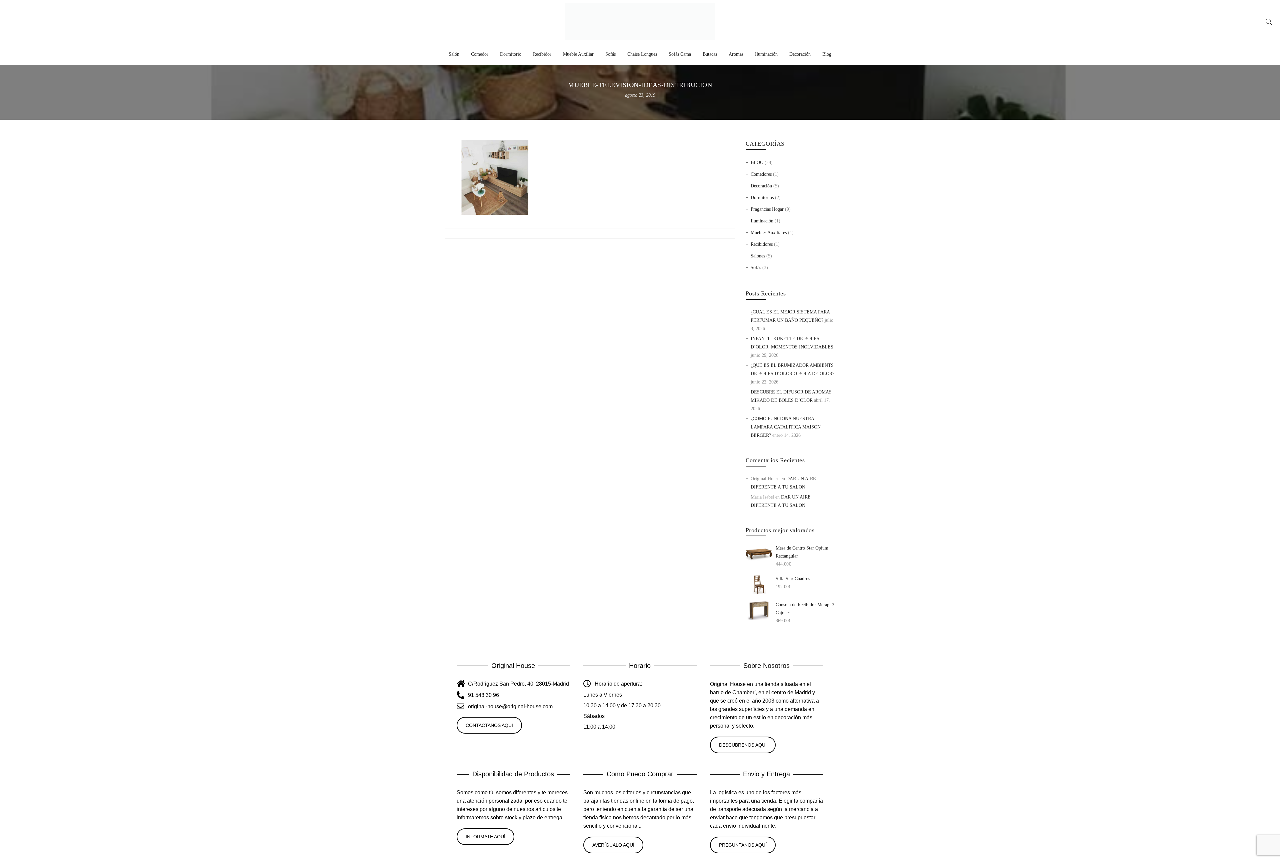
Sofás (610, 54)
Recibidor (542, 54)
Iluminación (766, 54)
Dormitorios (762, 197)
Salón (454, 54)
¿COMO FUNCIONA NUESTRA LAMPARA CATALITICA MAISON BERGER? (786, 427)
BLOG (757, 162)
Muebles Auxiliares (769, 232)
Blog (826, 54)
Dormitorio (510, 54)
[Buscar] (1269, 22)
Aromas (736, 54)
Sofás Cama (680, 54)
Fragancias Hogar (767, 209)
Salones (758, 255)
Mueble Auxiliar (578, 54)
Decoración (800, 54)
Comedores (761, 174)
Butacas (710, 54)
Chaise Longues (642, 54)
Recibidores (762, 244)
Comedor (479, 54)
